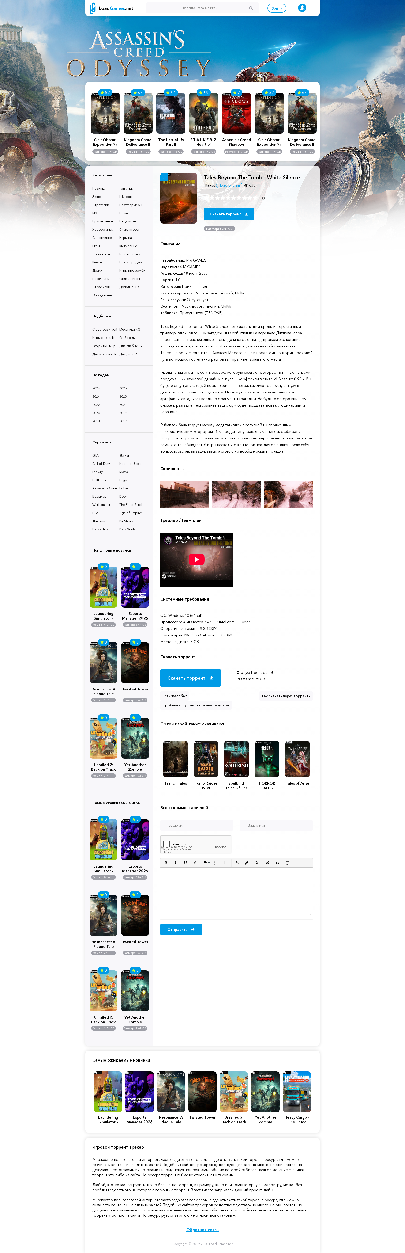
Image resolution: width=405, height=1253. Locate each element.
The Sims (99, 521)
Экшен (97, 196)
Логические (101, 254)
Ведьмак (99, 496)
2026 (96, 388)
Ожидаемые (102, 295)
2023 (123, 396)
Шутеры (125, 196)
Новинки (99, 188)
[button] (165, 862)
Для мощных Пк (104, 354)
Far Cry (97, 472)
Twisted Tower (135, 689)
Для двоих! (128, 354)
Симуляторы (129, 229)
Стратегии (100, 205)
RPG (95, 213)
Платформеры (130, 205)
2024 (96, 396)
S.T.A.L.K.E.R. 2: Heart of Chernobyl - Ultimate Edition (203, 142)
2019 (123, 413)
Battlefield (99, 480)
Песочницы (100, 279)
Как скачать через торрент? (285, 696)
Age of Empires (131, 513)
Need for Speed (131, 463)
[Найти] (251, 7)
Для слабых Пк (130, 346)
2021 (123, 405)
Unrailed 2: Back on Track (103, 766)
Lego (123, 480)
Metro (123, 472)
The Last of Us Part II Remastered (171, 142)
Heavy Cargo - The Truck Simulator (297, 1119)
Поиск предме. (130, 262)
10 (255, 198)
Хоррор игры (102, 229)
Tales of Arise (297, 783)
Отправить (177, 929)
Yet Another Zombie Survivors (135, 766)
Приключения (102, 221)
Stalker (124, 455)
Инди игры (127, 221)
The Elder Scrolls (131, 505)
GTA (95, 455)
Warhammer (101, 505)
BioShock (126, 521)
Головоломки (129, 254)
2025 (123, 388)
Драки (97, 270)
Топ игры (126, 188)
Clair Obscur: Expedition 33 (105, 142)
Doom (123, 496)
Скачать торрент (226, 214)
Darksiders (100, 529)
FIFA (95, 513)
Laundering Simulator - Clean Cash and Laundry (103, 615)
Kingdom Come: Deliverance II (138, 142)
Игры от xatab (103, 337)
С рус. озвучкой (104, 329)
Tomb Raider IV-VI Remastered (206, 785)
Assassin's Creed (105, 488)
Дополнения (129, 287)
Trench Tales (176, 783)
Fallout (124, 488)
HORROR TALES (267, 785)
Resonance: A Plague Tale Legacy (103, 691)
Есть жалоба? (175, 696)
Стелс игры (101, 287)
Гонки (123, 213)
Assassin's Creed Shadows (236, 142)
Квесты (97, 262)
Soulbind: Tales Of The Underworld (236, 785)
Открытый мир (104, 346)
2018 (96, 421)
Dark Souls (127, 529)
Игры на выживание (128, 242)
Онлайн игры (129, 279)
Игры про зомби (132, 270)
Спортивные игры (102, 242)
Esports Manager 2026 (135, 615)
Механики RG (129, 329)
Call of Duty (101, 463)
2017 (123, 421)
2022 (96, 405)
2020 (96, 413)
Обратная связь (202, 1229)
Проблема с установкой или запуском (196, 705)
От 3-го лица (129, 337)
